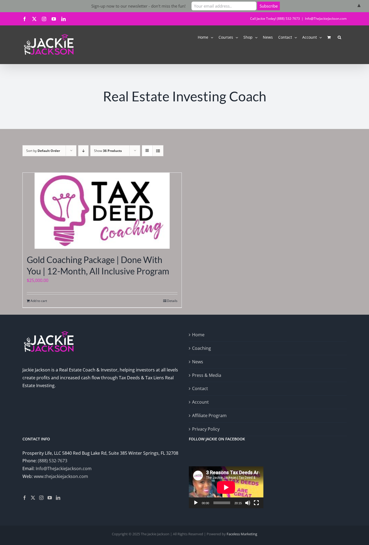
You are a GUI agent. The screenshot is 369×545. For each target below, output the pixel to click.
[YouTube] (50, 498)
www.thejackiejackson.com (61, 476)
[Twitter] (33, 498)
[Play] (196, 503)
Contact (200, 388)
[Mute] (247, 503)
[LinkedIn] (58, 498)
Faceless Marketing (242, 533)
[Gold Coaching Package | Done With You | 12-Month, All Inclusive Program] (102, 211)
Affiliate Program (209, 415)
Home (198, 335)
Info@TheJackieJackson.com (326, 18)
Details (172, 300)
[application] (226, 487)
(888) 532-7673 (52, 461)
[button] (339, 36)
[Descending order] (83, 150)
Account (200, 402)
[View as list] (158, 150)
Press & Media (206, 375)
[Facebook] (24, 498)
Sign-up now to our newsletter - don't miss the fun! (138, 6)
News (197, 362)
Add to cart (39, 300)
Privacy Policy (206, 429)
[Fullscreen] (256, 503)
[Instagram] (41, 498)
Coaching (201, 348)
